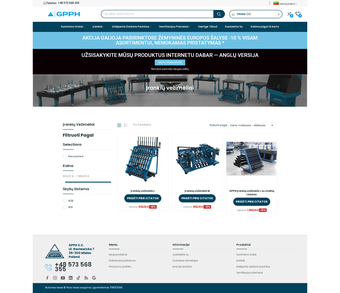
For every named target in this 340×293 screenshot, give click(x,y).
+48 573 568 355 (68, 3)
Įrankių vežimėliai (79, 125)
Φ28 (70, 201)
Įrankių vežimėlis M (197, 191)
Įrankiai (240, 260)
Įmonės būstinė (182, 266)
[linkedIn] (71, 278)
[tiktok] (78, 278)
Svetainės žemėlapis (185, 260)
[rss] (86, 278)
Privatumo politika (120, 266)
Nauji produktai (118, 254)
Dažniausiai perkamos (122, 260)
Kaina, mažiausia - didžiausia (252, 125)
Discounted (75, 156)
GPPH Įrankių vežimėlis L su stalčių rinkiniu (251, 192)
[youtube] (63, 278)
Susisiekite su (181, 254)
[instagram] (55, 278)
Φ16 (70, 207)
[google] (94, 278)
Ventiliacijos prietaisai (249, 272)
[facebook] (47, 278)
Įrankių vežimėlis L (143, 191)
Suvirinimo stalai (246, 254)
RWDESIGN (116, 287)
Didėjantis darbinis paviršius (253, 266)
